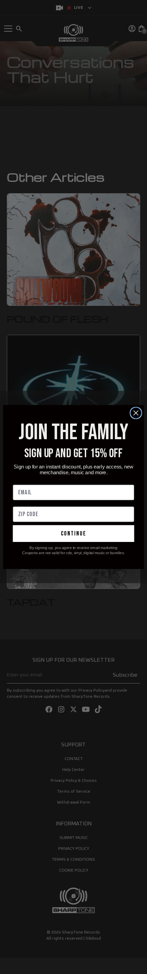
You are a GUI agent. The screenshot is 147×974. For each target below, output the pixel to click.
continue (73, 533)
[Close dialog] (136, 413)
